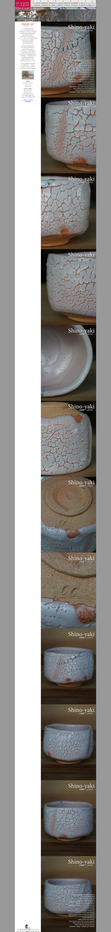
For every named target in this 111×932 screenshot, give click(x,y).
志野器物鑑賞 (28, 101)
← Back (24, 99)
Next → (31, 99)
